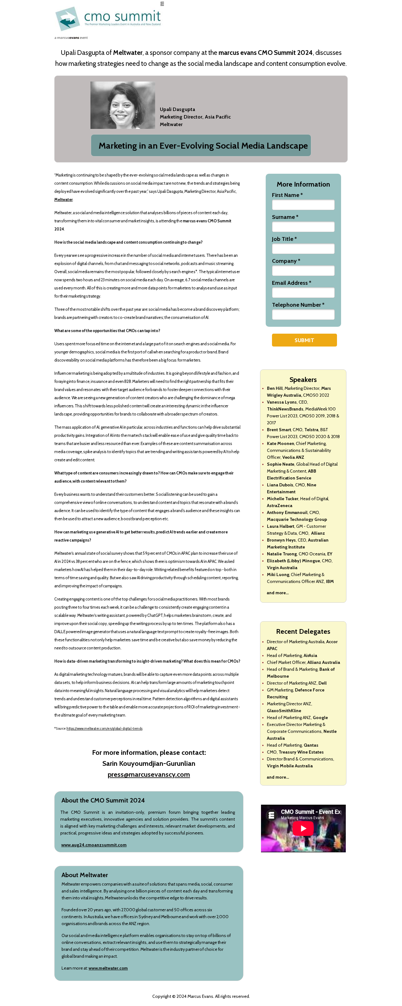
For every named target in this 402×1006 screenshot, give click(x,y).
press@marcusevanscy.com (149, 774)
